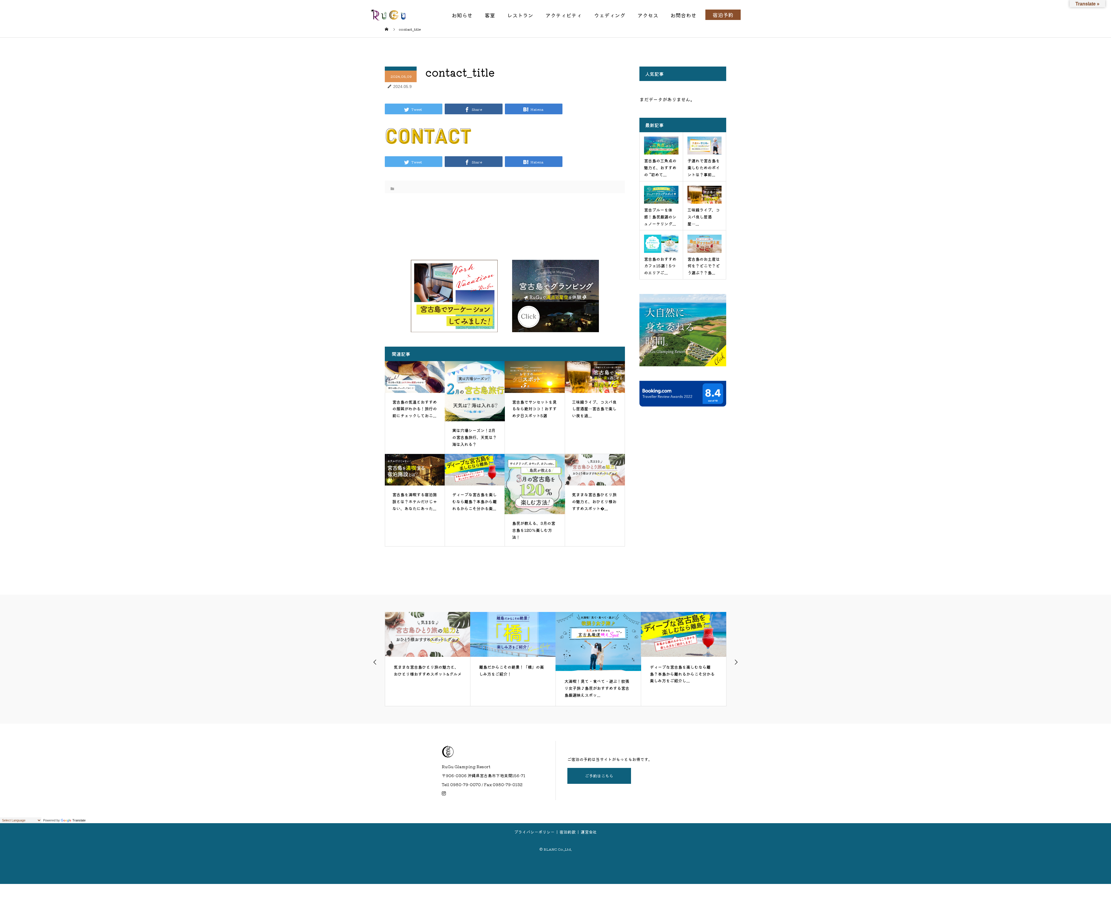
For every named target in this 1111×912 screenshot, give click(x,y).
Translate (79, 820)
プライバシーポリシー (534, 832)
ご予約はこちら (599, 776)
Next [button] (736, 662)
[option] (428, 659)
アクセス (647, 15)
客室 (490, 15)
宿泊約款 (568, 832)
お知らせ (462, 15)
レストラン (520, 15)
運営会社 (589, 832)
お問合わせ (683, 15)
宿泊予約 (723, 15)
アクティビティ (563, 15)
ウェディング (609, 15)
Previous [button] (375, 662)
